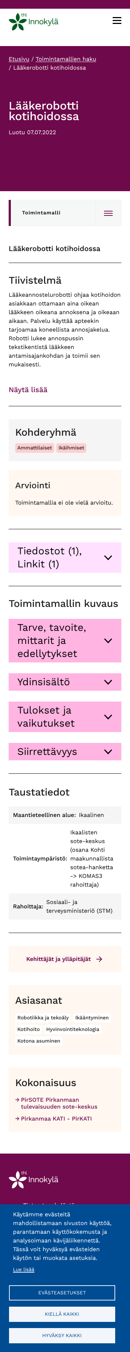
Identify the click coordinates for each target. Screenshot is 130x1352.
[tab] (65, 557)
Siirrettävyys (47, 751)
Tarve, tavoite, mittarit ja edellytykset (51, 640)
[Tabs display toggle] (108, 213)
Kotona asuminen (38, 1041)
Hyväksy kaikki (62, 1335)
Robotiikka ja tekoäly (43, 1018)
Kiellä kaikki (62, 1314)
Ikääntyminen (92, 1018)
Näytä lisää (28, 389)
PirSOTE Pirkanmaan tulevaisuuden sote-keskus (59, 1103)
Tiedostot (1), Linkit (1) (49, 557)
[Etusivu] (33, 23)
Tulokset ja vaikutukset (46, 716)
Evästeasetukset (62, 1292)
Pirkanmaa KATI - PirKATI (56, 1118)
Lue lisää (23, 1270)
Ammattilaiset (34, 448)
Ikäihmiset (71, 448)
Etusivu (19, 59)
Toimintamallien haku (66, 59)
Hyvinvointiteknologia (72, 1029)
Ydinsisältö (43, 682)
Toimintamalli (41, 213)
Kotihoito (28, 1029)
